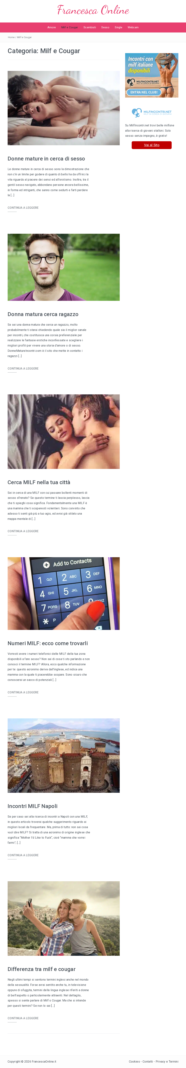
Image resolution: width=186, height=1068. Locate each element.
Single (118, 27)
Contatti (148, 1061)
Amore (51, 27)
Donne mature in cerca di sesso (46, 158)
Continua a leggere (23, 207)
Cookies (134, 1061)
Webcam (133, 27)
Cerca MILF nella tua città (39, 482)
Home (11, 37)
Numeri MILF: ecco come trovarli (48, 643)
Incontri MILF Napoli (32, 806)
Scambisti (90, 27)
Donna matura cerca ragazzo (43, 314)
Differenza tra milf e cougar (42, 969)
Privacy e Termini (167, 1061)
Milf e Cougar (69, 27)
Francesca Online (93, 10)
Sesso (105, 27)
